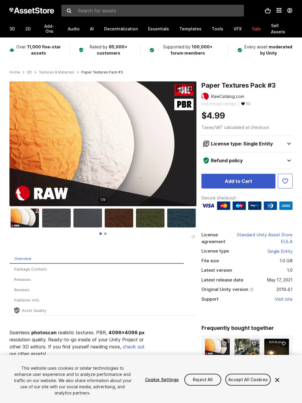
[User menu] (290, 11)
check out (134, 347)
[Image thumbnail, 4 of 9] (120, 218)
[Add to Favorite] (285, 181)
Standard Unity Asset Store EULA (265, 238)
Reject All (203, 379)
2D (28, 28)
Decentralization (121, 28)
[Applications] (279, 10)
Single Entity (280, 251)
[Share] (179, 88)
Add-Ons (49, 29)
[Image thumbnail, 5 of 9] (151, 218)
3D (12, 28)
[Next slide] (193, 237)
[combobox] (152, 11)
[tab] (100, 233)
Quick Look (220, 350)
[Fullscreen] (189, 88)
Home (14, 72)
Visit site (284, 299)
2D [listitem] (29, 72)
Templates (190, 28)
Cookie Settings (162, 379)
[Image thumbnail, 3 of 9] (89, 218)
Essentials (158, 28)
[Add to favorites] (224, 343)
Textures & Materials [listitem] (56, 72)
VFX (238, 28)
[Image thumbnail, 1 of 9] (26, 218)
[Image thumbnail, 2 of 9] (57, 218)
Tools (217, 28)
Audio (74, 28)
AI (92, 28)
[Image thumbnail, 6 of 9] (182, 218)
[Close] (277, 379)
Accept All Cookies (248, 379)
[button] (267, 10)
